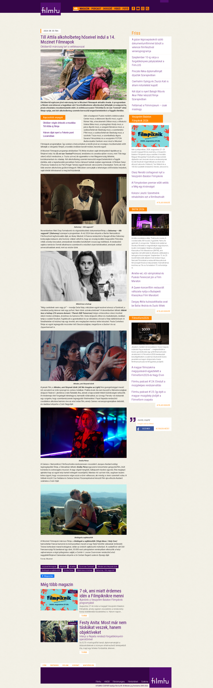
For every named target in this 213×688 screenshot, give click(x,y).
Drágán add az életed (145, 424)
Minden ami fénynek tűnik (107, 567)
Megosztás (48, 576)
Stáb (44, 665)
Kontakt (75, 665)
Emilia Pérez (68, 570)
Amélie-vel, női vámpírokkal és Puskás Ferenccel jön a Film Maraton (148, 277)
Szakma (144, 681)
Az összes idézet (162, 429)
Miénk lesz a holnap (84, 570)
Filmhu (98, 681)
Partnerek (54, 665)
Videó (117, 8)
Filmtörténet (133, 681)
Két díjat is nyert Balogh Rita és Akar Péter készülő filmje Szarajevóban (148, 95)
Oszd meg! (146, 429)
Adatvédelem (88, 665)
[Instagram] (143, 8)
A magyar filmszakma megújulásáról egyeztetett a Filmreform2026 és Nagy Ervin (148, 371)
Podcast (96, 8)
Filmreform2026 (140, 317)
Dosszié (107, 8)
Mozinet (63, 567)
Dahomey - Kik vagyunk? (105, 570)
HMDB (107, 681)
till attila (72, 567)
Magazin (84, 8)
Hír (76, 8)
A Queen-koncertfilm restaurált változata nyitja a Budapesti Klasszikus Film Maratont (148, 291)
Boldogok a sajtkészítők (51, 570)
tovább (84, 616)
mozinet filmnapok (49, 567)
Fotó (125, 8)
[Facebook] (133, 8)
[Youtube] (138, 8)
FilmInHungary (119, 681)
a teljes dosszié (163, 203)
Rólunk (65, 665)
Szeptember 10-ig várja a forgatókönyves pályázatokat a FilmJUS (148, 61)
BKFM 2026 (138, 209)
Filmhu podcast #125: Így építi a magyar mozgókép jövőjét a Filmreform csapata (149, 395)
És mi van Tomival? (86, 567)
